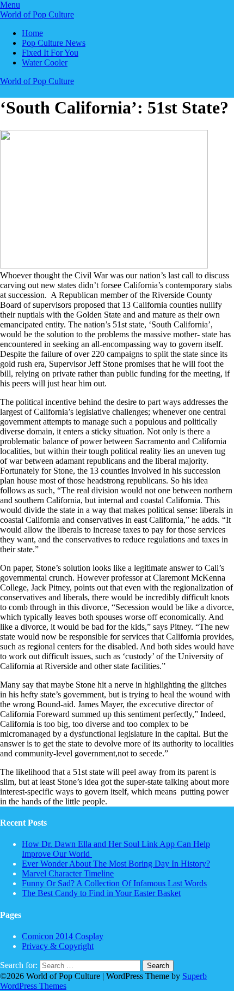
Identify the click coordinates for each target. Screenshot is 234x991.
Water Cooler (44, 62)
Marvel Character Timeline (68, 873)
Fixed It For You (50, 52)
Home (32, 33)
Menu (10, 4)
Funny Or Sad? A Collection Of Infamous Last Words (114, 883)
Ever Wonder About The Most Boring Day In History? (116, 863)
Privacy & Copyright (58, 946)
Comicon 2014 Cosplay (62, 936)
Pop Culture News (53, 42)
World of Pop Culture (37, 14)
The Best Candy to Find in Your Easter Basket (101, 893)
